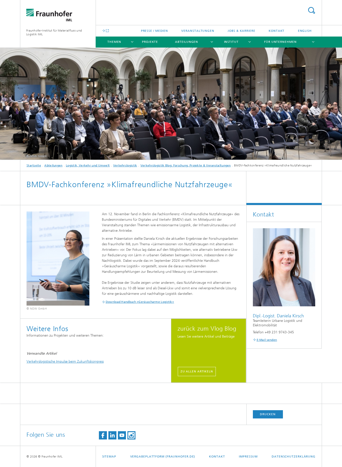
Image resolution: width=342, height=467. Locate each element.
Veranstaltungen (197, 31)
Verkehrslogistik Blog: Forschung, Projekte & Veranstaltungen (185, 165)
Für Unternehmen (280, 42)
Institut (231, 42)
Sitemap (109, 456)
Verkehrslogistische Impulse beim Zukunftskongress (65, 361)
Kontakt (276, 31)
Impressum (248, 456)
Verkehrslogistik (125, 165)
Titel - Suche (311, 10)
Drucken (267, 414)
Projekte (150, 42)
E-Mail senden (267, 340)
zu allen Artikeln (197, 371)
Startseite (34, 165)
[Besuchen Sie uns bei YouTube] (122, 435)
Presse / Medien (154, 31)
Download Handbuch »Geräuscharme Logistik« (140, 302)
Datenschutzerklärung (293, 456)
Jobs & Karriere (241, 31)
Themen (114, 42)
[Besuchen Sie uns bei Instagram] (131, 435)
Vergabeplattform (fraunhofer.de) (162, 456)
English (305, 31)
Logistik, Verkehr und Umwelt (88, 165)
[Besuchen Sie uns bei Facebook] (103, 435)
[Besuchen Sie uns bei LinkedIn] (112, 435)
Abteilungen (186, 42)
